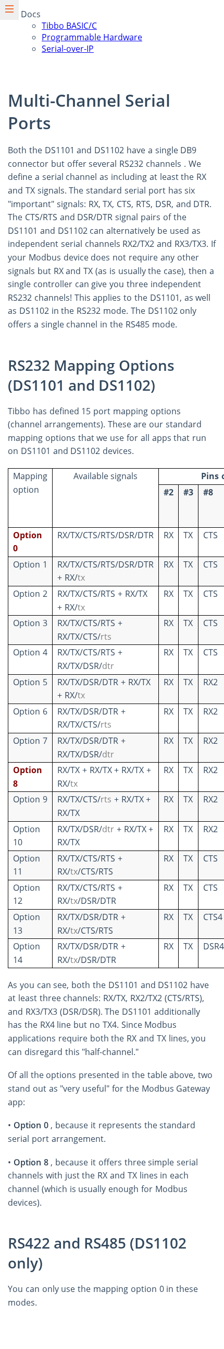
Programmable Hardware (92, 37)
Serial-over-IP (68, 48)
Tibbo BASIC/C (69, 25)
